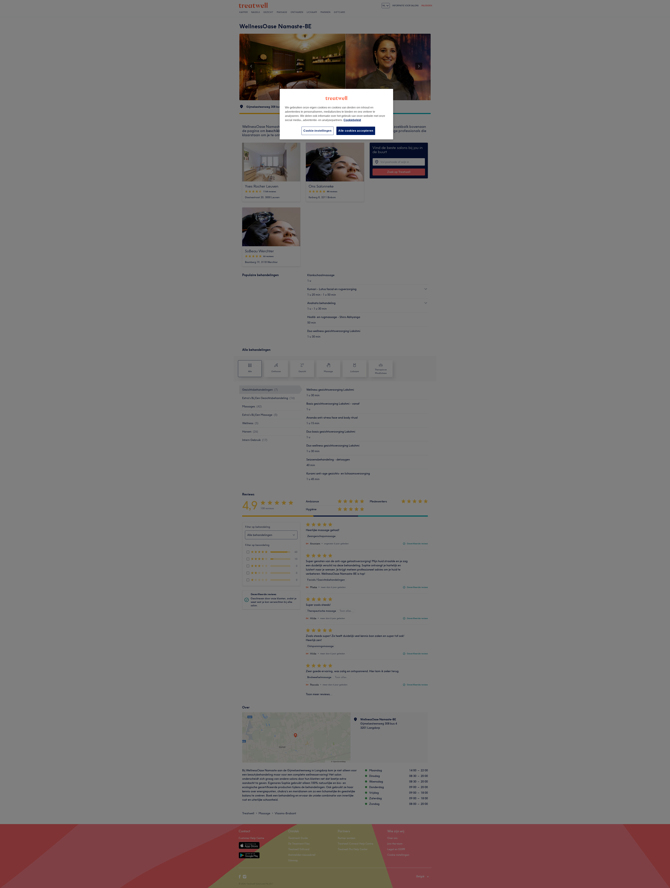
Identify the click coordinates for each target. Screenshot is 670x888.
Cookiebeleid (352, 120)
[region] (336, 114)
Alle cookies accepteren (355, 130)
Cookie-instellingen (317, 130)
